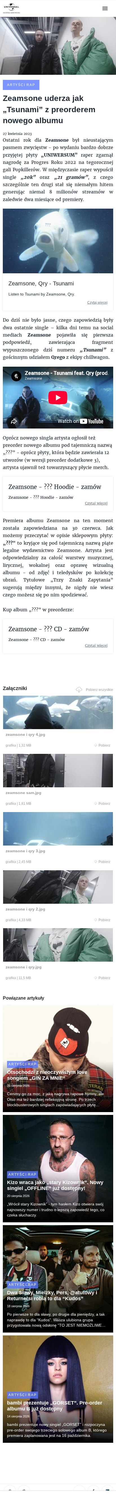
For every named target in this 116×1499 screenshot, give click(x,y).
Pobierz (104, 745)
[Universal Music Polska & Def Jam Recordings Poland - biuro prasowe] (11, 13)
